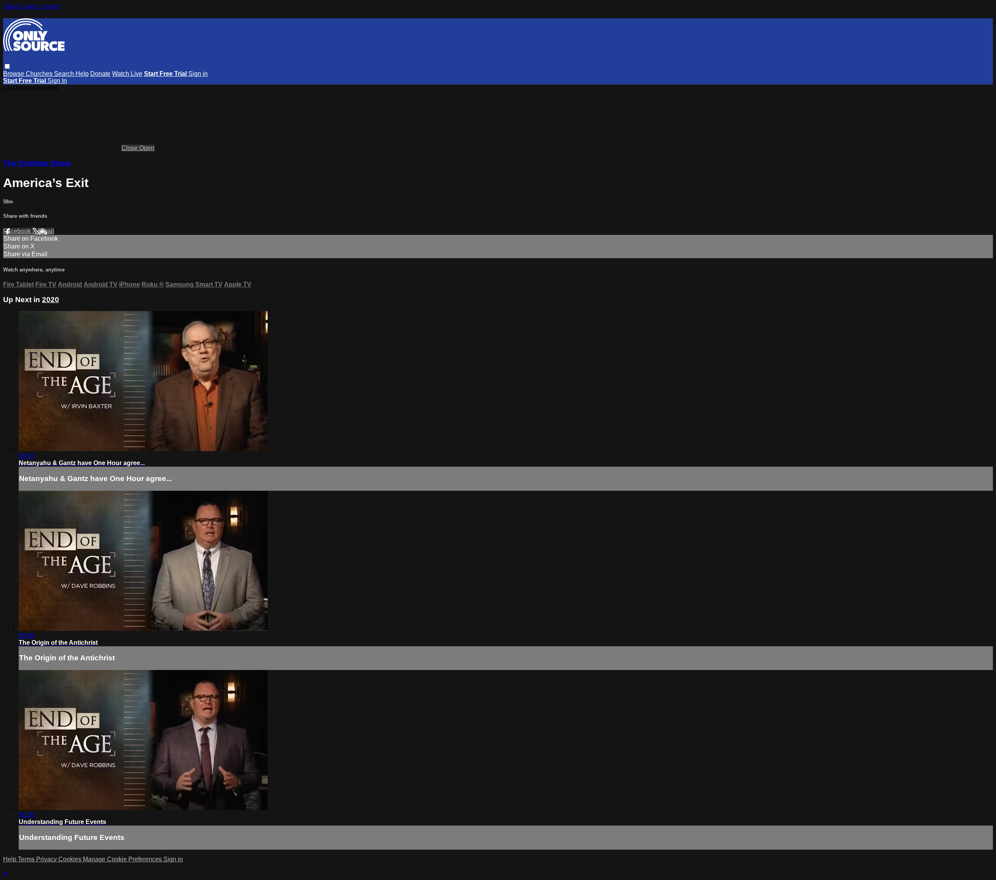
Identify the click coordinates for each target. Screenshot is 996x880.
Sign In (57, 80)
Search (64, 73)
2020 (50, 300)
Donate (100, 73)
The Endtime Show (36, 163)
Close (130, 148)
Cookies (70, 859)
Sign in (198, 73)
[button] (7, 66)
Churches (40, 73)
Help (82, 73)
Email (46, 231)
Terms (27, 859)
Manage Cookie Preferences (123, 859)
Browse (14, 73)
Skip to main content (31, 6)
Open (146, 148)
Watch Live (127, 73)
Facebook (17, 231)
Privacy (47, 859)
